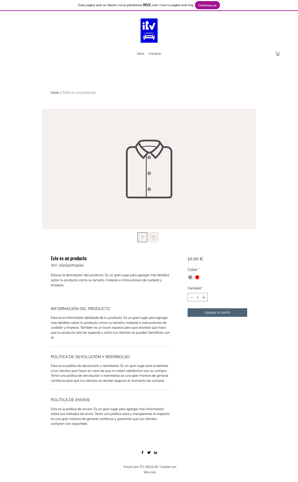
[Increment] (204, 297)
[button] (278, 53)
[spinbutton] (197, 297)
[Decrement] (191, 297)
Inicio (55, 92)
